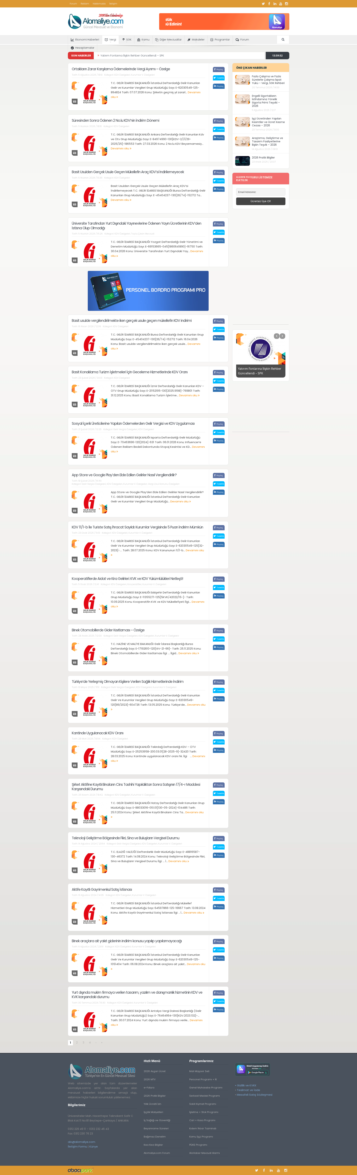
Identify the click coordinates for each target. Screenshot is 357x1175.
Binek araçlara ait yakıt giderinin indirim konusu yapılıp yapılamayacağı (127, 940)
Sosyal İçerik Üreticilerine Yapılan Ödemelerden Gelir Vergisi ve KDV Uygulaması (133, 423)
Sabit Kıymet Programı (202, 1104)
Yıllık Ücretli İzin (152, 1104)
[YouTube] (281, 4)
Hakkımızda (99, 3)
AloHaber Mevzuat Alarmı (204, 1153)
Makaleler (198, 39)
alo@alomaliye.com (81, 1142)
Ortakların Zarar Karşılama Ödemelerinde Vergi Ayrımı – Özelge (121, 69)
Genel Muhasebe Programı (205, 1087)
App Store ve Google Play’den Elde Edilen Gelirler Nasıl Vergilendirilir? (124, 475)
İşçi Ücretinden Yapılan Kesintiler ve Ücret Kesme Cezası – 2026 (268, 122)
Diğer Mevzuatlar (171, 39)
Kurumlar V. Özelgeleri (143, 74)
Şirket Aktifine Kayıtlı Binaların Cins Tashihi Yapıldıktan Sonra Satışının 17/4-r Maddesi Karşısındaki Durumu (136, 787)
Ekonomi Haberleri (87, 39)
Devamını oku (120, 148)
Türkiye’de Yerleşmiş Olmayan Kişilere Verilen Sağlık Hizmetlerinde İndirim (128, 681)
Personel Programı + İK (203, 1079)
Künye (93, 1146)
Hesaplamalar (84, 48)
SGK (128, 39)
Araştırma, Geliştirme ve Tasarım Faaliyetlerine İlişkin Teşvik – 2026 (267, 141)
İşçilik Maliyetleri (153, 1112)
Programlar (222, 39)
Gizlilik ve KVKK (246, 1085)
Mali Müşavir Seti (199, 1071)
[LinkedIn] (275, 4)
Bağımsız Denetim (155, 1136)
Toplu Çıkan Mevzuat (142, 233)
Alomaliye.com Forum (157, 1153)
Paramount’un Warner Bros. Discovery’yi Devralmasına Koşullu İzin (144, 55)
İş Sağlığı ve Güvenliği (157, 1120)
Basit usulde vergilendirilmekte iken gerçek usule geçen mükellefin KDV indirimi (132, 320)
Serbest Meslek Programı (204, 1096)
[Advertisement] (261, 268)
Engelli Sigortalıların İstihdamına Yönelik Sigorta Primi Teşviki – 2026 (266, 101)
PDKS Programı (198, 1145)
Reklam (85, 3)
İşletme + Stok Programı (203, 1112)
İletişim (113, 3)
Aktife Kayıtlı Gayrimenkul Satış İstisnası (102, 889)
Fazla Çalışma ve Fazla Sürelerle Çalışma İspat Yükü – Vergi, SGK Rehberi (268, 80)
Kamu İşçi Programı (201, 1136)
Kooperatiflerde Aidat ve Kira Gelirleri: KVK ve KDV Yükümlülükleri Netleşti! (127, 578)
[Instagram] (286, 4)
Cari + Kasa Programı (202, 1120)
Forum (73, 3)
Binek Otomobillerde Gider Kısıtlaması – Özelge (108, 630)
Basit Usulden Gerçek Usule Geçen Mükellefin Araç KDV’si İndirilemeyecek (128, 171)
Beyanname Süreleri (156, 1128)
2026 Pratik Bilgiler (263, 157)
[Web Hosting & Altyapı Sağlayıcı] (81, 1170)
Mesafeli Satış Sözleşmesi (254, 1095)
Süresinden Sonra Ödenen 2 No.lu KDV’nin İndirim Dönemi (115, 120)
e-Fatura (149, 1087)
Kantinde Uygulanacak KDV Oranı (97, 733)
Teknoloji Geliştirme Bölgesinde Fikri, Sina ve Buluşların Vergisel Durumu (125, 838)
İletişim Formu (77, 1146)
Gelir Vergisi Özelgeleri (125, 429)
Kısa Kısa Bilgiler (153, 1145)
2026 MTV (150, 1079)
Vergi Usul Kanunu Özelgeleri (163, 483)
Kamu (145, 39)
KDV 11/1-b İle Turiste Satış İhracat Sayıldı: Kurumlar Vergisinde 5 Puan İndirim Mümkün (137, 527)
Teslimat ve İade (248, 1090)
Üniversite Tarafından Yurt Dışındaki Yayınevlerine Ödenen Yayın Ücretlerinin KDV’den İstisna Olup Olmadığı (136, 226)
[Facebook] (269, 4)
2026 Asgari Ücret (154, 1071)
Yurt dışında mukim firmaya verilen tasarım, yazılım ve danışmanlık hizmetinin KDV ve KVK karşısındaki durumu (137, 995)
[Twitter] (263, 4)
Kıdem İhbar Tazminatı (202, 1128)
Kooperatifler (134, 584)
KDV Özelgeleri (122, 74)
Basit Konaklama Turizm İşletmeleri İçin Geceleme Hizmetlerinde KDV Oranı (129, 372)
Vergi (112, 39)
